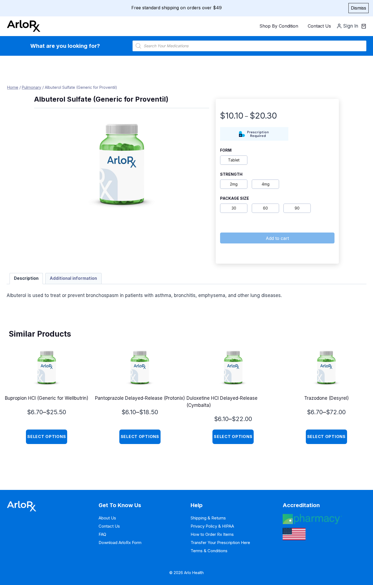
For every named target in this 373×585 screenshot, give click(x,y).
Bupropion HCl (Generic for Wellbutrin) (46, 398)
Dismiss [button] (358, 8)
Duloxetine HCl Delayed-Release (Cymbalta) (222, 401)
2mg (234, 184)
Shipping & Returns (208, 518)
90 (297, 208)
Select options (46, 436)
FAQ (102, 534)
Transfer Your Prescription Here (220, 542)
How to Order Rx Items (212, 534)
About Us (107, 518)
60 (265, 208)
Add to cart (277, 238)
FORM (226, 150)
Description (26, 278)
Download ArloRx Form (120, 542)
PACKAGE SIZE (234, 198)
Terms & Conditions (209, 550)
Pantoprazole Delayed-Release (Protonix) (140, 398)
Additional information (73, 278)
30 (234, 208)
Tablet (233, 160)
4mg (266, 184)
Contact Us (319, 26)
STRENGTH (231, 174)
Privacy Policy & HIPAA (212, 526)
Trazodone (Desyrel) (326, 398)
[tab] (26, 278)
